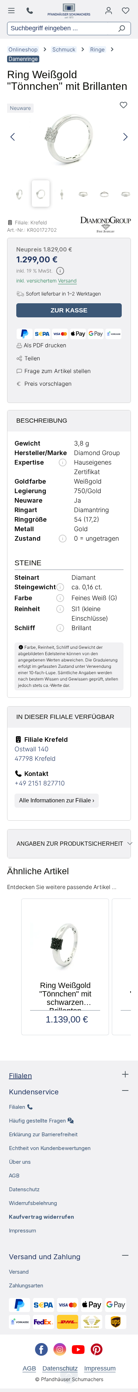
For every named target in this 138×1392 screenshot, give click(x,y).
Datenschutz (24, 1189)
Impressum (22, 1230)
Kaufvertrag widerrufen (41, 1216)
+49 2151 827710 (40, 783)
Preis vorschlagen (47, 383)
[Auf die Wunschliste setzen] (123, 105)
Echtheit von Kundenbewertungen (50, 1148)
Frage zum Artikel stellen (57, 370)
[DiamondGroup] (105, 225)
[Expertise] (62, 463)
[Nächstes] (125, 137)
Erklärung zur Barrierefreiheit (43, 1134)
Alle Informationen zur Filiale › (56, 800)
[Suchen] (119, 28)
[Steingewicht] (60, 587)
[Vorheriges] (12, 137)
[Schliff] (60, 628)
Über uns (20, 1161)
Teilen (32, 358)
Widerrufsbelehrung (33, 1203)
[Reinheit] (60, 609)
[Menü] (12, 12)
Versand (67, 281)
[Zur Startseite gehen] (69, 11)
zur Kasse (69, 310)
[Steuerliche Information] (60, 271)
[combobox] (57, 28)
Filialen (20, 1075)
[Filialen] (30, 11)
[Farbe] (60, 598)
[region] (69, 154)
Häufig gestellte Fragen (37, 1120)
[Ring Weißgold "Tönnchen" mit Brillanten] (69, 137)
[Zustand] (62, 539)
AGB (14, 1175)
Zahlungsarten (26, 1285)
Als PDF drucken (45, 345)
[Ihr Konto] (108, 12)
